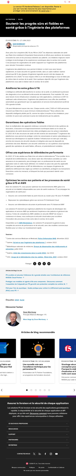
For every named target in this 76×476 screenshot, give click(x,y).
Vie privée (41, 467)
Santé (22, 300)
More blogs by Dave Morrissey (34, 319)
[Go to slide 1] (27, 390)
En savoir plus (44, 11)
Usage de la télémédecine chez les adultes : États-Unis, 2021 (34, 257)
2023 (17, 300)
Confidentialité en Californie (56, 467)
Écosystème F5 (30, 361)
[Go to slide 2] (31, 390)
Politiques (32, 467)
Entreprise (10, 19)
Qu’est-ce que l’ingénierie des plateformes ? (29, 243)
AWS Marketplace (25, 223)
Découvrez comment (38, 413)
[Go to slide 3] (36, 390)
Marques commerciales (18, 467)
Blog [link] (20, 19)
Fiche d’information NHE (47, 239)
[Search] (65, 2)
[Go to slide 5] (44, 390)
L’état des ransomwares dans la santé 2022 (29, 253)
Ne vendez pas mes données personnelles (36, 470)
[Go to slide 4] (40, 390)
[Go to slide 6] (49, 390)
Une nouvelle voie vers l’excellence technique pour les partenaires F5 (37, 366)
